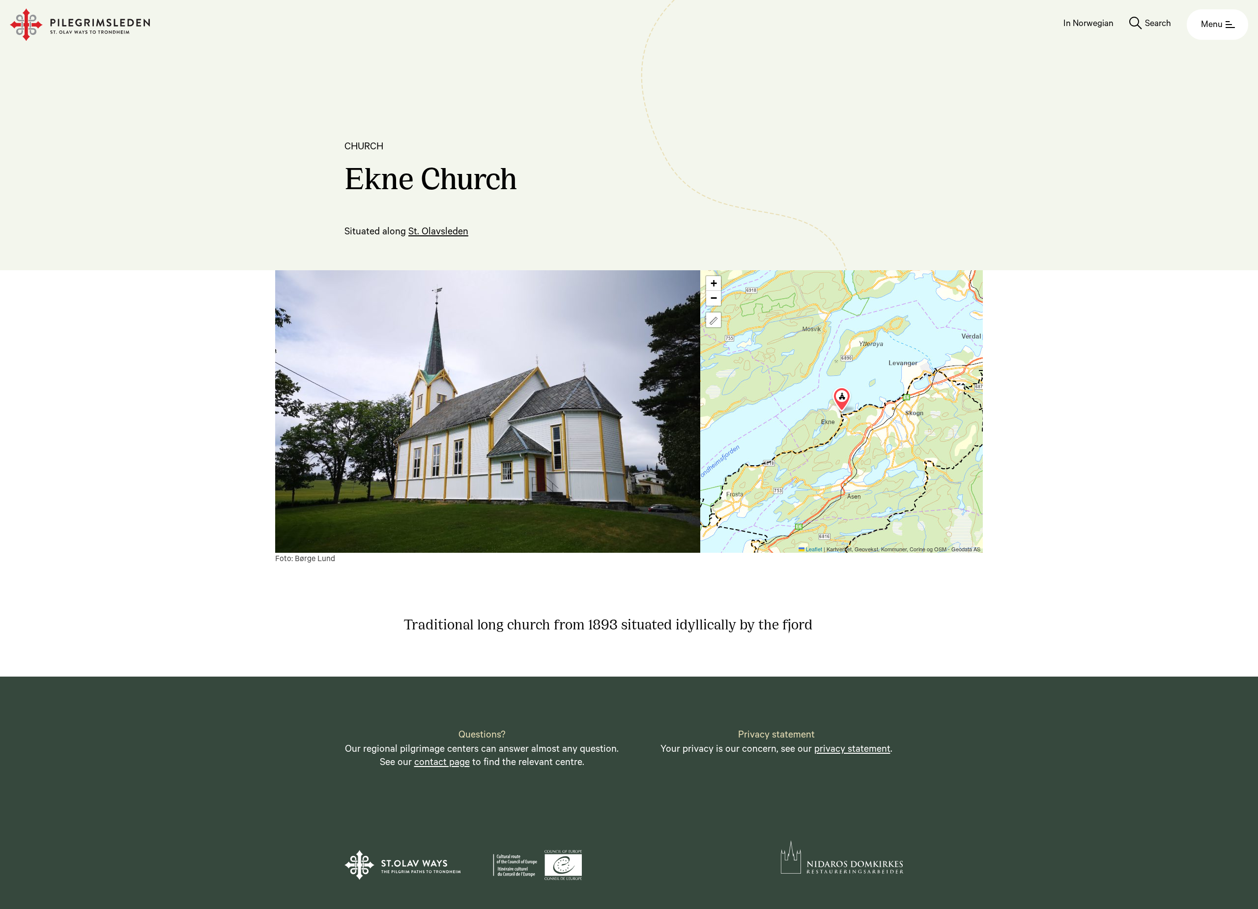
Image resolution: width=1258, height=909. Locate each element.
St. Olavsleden (438, 232)
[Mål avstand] (713, 319)
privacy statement (852, 750)
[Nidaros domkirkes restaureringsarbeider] (842, 857)
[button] (842, 399)
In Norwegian (1088, 24)
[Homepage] (80, 24)
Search (1158, 24)
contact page (442, 763)
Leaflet (813, 549)
